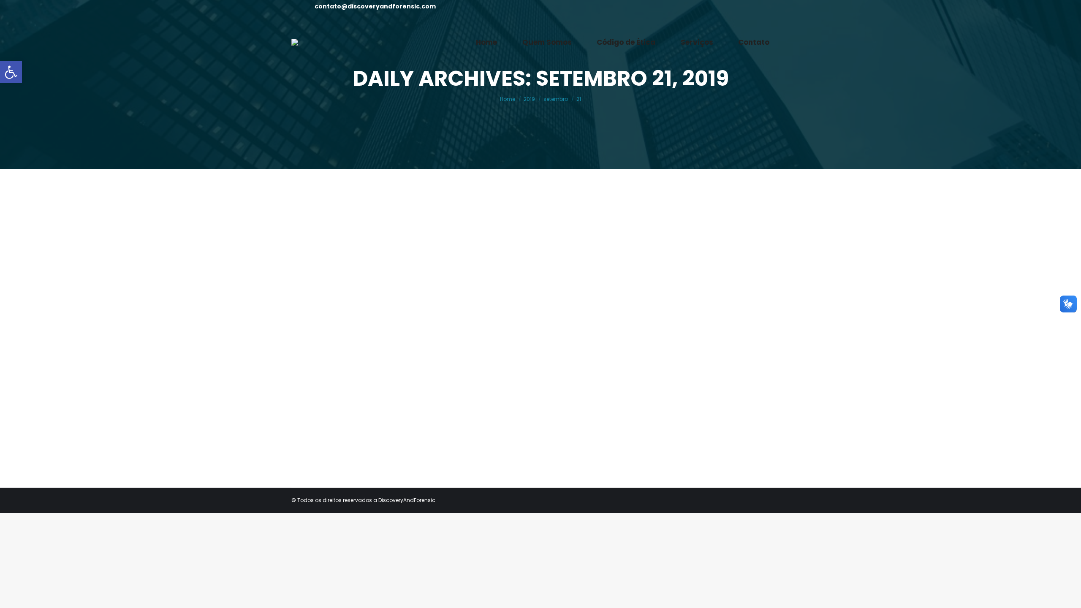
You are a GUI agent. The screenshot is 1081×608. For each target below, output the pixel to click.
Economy (318, 389)
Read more (327, 432)
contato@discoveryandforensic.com (375, 6)
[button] (11, 72)
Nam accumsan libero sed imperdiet (384, 373)
